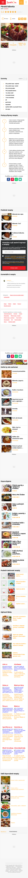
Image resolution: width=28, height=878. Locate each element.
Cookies (7, 870)
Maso (5, 303)
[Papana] (5, 822)
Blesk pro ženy (19, 685)
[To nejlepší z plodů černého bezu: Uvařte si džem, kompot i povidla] (20, 751)
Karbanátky (6, 297)
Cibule (20, 313)
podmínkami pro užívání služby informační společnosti (15, 256)
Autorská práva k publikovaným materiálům (14, 867)
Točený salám (17, 319)
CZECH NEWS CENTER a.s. (17, 865)
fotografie (13, 44)
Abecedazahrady (19, 748)
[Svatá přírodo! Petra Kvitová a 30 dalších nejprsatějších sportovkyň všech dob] (8, 730)
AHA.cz (4, 664)
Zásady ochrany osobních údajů (18, 262)
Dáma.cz (5, 685)
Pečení (19, 303)
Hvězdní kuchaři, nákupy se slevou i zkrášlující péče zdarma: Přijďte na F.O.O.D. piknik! (19, 697)
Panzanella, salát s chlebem (18, 805)
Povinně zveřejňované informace (14, 872)
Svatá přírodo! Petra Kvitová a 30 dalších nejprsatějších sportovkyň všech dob (7, 738)
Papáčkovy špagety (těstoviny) (16, 814)
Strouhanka (6, 319)
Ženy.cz (5, 706)
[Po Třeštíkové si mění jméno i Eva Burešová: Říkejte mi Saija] (20, 710)
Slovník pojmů (7, 305)
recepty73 (9, 280)
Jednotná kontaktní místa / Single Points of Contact (14, 871)
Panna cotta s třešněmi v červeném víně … (17, 797)
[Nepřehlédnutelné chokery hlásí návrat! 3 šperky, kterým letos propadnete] (8, 710)
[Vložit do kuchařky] (19, 19)
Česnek (15, 313)
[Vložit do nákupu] (22, 19)
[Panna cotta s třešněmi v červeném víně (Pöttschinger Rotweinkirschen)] (5, 797)
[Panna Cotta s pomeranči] (5, 780)
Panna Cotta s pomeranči (18, 780)
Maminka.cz (18, 727)
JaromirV (6, 8)
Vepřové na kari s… (21, 603)
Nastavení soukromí (14, 870)
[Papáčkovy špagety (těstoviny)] (5, 813)
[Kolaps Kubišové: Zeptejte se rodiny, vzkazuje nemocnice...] (8, 667)
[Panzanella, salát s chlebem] (5, 805)
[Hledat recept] (21, 2)
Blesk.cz (17, 706)
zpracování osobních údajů (18, 258)
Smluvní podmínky (8, 262)
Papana (13, 822)
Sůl (12, 319)
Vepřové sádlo (11, 321)
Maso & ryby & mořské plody (17, 295)
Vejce (5, 321)
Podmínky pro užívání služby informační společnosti (14, 868)
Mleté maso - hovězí (16, 315)
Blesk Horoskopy (7, 748)
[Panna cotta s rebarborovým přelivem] (5, 788)
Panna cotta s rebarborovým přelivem (17, 788)
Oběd (14, 303)
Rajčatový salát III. (20, 589)
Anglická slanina (8, 313)
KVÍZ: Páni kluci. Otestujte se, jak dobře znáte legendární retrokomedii (18, 738)
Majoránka (6, 315)
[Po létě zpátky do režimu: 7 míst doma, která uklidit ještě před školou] (20, 668)
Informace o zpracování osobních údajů (13, 869)
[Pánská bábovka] (14, 40)
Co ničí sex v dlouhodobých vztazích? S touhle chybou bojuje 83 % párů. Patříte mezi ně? (8, 697)
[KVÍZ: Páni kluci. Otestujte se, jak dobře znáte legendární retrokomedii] (20, 730)
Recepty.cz (3, 831)
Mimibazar (17, 664)
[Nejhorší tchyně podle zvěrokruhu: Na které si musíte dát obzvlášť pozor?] (8, 751)
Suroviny (4, 78)
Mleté (9, 303)
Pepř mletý (19, 317)
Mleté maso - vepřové (9, 317)
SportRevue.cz (7, 727)
